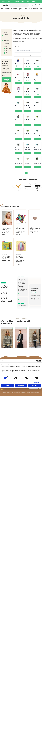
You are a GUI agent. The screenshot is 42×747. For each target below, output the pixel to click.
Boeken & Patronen (21, 10)
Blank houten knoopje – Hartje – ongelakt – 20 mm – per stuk (35, 230)
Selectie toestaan (21, 385)
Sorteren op (28, 55)
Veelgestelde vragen (35, 1)
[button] (18, 69)
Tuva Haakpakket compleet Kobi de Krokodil (6, 258)
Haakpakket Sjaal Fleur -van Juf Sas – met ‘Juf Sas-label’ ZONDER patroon (20, 230)
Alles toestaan (34, 385)
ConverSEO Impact (13, 394)
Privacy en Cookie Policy (26, 392)
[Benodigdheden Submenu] (17, 8)
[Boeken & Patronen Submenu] (23, 9)
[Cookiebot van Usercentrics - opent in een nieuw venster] (36, 361)
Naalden (7, 8)
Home (18, 15)
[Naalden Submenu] (9, 8)
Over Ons (30, 1)
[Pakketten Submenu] (29, 8)
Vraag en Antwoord (35, 392)
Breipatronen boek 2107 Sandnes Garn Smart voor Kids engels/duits (6, 230)
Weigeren (8, 385)
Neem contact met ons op (6, 79)
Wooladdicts (22, 15)
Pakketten (27, 8)
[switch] (15, 378)
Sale (41, 8)
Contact (39, 0)
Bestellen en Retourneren (26, 394)
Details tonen (36, 382)
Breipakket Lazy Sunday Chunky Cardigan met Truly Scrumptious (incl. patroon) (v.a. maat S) (20, 259)
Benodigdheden (14, 8)
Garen (2, 8)
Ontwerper (36, 8)
